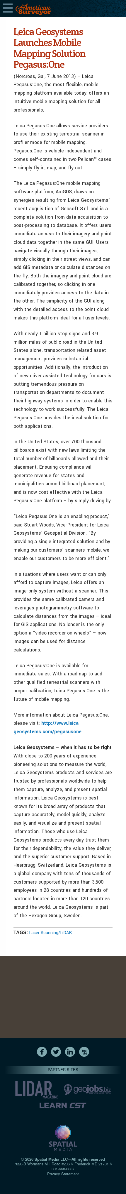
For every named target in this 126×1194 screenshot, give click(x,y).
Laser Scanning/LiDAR (50, 933)
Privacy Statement (63, 1173)
